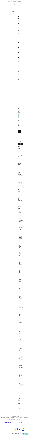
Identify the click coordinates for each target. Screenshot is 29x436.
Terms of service (17, 433)
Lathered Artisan (13, 432)
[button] (6, 5)
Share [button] (19, 408)
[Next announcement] (23, 1)
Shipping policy (22, 433)
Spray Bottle (20, 134)
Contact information (21, 434)
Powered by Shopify (17, 432)
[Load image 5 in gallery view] (14, 14)
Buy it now (20, 144)
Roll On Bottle (20, 132)
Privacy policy (12, 433)
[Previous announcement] (5, 1)
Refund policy (22, 432)
